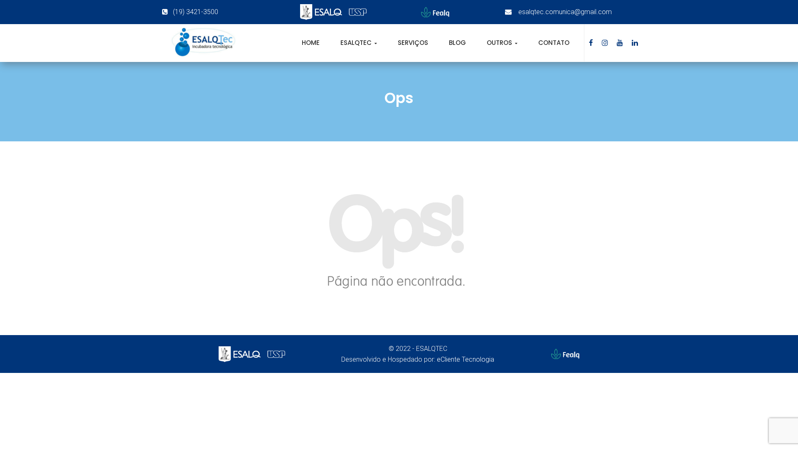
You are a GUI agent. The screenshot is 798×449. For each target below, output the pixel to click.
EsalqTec (356, 42)
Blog (457, 42)
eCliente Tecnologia (465, 359)
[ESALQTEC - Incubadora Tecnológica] (203, 42)
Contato (553, 42)
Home (311, 42)
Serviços (413, 42)
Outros (500, 42)
